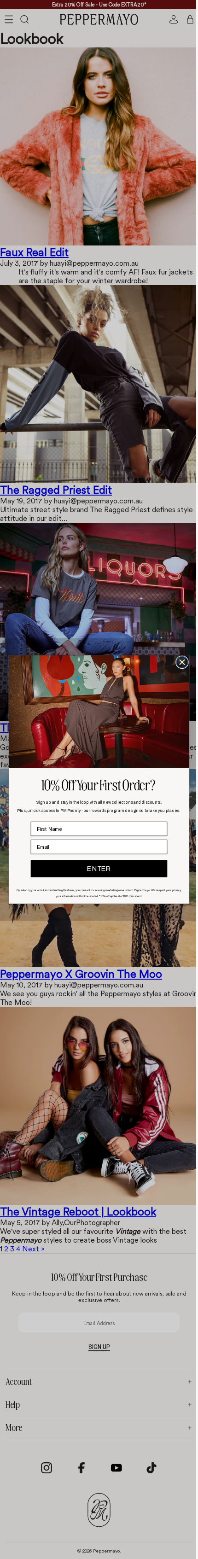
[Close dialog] (180, 662)
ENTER (96, 868)
